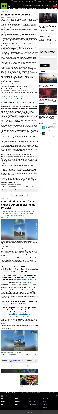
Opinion (43, 8)
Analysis (39, 8)
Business (25, 8)
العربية (2, 0)
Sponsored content (32, 404)
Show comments (19, 195)
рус (7, 392)
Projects (55, 8)
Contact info (45, 404)
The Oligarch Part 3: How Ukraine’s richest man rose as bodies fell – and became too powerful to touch (47, 101)
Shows (52, 8)
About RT (44, 401)
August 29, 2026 (28, 282)
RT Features (35, 8)
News (2, 398)
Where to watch (32, 401)
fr (10, 392)
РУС (6, 0)
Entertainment (47, 8)
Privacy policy (29, 412)
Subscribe (45, 65)
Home (3, 11)
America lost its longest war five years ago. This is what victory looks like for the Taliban (47, 85)
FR (9, 0)
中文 (14, 392)
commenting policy (12, 189)
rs (12, 392)
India (29, 8)
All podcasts (54, 123)
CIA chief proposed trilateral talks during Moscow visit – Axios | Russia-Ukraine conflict (36, 6)
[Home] (4, 6)
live (54, 5)
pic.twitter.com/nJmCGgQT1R (25, 279)
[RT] (16, 1)
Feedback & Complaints (47, 406)
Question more (11, 5)
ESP (4, 0)
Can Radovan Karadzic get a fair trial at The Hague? (9, 375)
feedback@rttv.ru (10, 191)
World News (21, 8)
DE (8, 0)
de (8, 392)
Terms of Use (45, 398)
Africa (31, 8)
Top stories (41, 12)
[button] (19, 340)
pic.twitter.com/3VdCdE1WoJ (19, 314)
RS (11, 0)
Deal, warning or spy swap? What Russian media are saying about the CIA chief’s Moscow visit (47, 117)
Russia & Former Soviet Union (13, 8)
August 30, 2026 (27, 316)
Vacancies (45, 407)
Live (29, 398)
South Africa (7, 357)
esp (4, 392)
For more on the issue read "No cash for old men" (12, 96)
